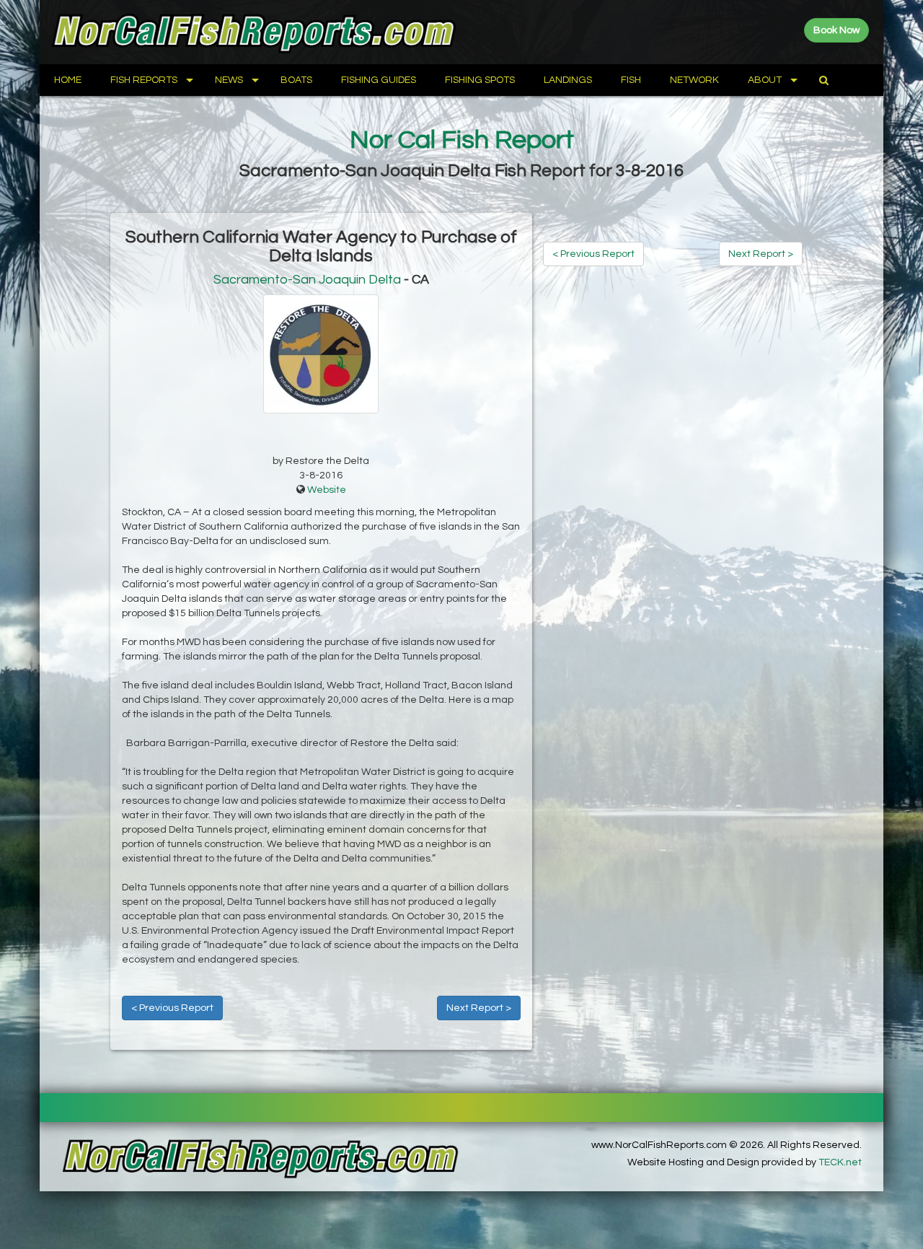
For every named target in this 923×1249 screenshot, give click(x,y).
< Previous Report (172, 1008)
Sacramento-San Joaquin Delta (307, 279)
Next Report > (478, 1008)
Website (326, 490)
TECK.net (840, 1162)
